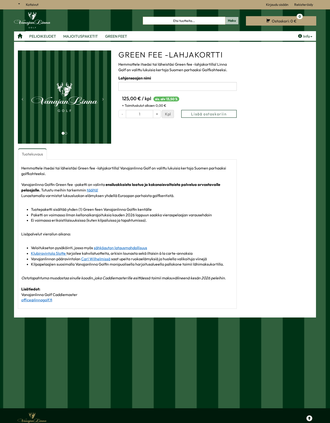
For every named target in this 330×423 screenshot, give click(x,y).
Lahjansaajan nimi (134, 78)
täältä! (92, 190)
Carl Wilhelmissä (95, 258)
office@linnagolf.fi (36, 299)
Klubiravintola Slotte (48, 253)
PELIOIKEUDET (42, 36)
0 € (286, 19)
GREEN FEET (116, 36)
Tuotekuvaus (32, 154)
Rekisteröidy (303, 4)
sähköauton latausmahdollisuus (120, 247)
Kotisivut (32, 4)
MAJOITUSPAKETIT (80, 36)
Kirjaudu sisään (277, 4)
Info (306, 36)
